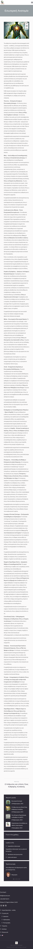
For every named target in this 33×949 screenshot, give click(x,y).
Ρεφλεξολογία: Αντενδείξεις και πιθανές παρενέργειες (19, 824)
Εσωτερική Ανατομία (17, 801)
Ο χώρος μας (5, 913)
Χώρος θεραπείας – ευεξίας (9, 910)
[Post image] (8, 802)
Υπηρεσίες (4, 926)
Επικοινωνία (5, 932)
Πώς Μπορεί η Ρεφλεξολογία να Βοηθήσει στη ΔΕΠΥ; (19, 816)
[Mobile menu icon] (32, 2)
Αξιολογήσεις (6, 919)
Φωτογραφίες (6, 922)
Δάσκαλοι (5, 916)
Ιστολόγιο (4, 929)
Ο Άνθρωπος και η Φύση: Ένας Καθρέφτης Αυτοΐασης (19, 808)
